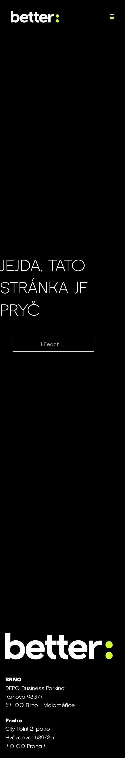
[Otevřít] (112, 16)
